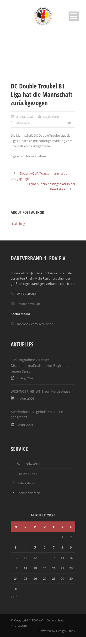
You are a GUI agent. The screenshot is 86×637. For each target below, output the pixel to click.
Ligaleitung (51, 116)
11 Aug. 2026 (25, 398)
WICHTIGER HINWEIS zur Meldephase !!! (42, 391)
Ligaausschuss (27, 473)
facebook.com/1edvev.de (35, 324)
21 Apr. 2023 (24, 116)
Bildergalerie (25, 483)
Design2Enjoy (65, 631)
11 (25, 557)
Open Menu (74, 16)
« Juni (14, 597)
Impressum (19, 625)
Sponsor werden (28, 493)
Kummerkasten (28, 463)
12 (35, 557)
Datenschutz (55, 620)
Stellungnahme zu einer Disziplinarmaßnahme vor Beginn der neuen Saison (41, 365)
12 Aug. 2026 (25, 378)
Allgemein (23, 123)
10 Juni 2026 (24, 424)
